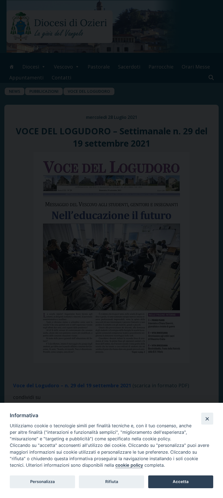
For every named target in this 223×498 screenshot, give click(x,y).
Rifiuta (111, 481)
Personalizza (42, 481)
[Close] (207, 419)
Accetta (180, 481)
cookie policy (129, 465)
